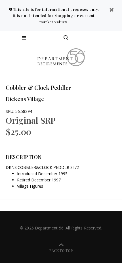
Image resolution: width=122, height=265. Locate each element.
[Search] (66, 37)
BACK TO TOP (61, 250)
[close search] (112, 38)
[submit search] (94, 38)
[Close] (111, 10)
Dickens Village (25, 98)
